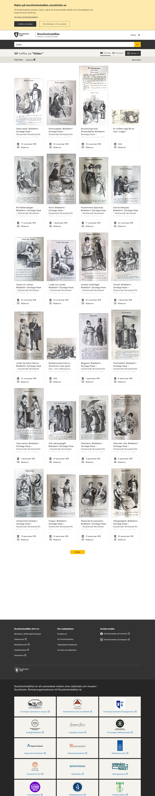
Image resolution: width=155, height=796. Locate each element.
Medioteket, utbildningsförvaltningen (27, 634)
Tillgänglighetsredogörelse (67, 645)
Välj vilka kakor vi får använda (54, 24)
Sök (137, 44)
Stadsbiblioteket (20, 650)
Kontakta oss (62, 634)
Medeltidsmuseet (20, 645)
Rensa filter (136, 60)
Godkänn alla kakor (25, 24)
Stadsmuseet (19, 639)
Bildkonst (29, 60)
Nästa (77, 552)
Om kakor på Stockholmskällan (25, 17)
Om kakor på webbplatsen (67, 650)
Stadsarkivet (19, 655)
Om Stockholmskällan (65, 639)
